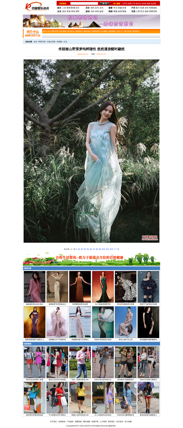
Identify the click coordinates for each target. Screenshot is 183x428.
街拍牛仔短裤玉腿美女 (148, 380)
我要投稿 (78, 422)
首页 (35, 42)
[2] (79, 249)
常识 (115, 8)
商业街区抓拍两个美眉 (34, 380)
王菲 (133, 4)
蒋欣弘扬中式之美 (126, 340)
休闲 (97, 11)
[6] (91, 249)
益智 (101, 11)
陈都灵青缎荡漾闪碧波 (103, 340)
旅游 (147, 11)
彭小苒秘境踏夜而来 (103, 304)
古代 (101, 8)
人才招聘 (103, 422)
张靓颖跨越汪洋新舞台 (80, 340)
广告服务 (70, 422)
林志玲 (138, 4)
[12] (111, 249)
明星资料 (153, 11)
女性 (147, 8)
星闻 (69, 8)
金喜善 (144, 4)
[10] (103, 249)
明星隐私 (153, 8)
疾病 (142, 8)
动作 (92, 11)
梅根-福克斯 (151, 4)
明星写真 (42, 42)
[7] (94, 249)
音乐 (142, 11)
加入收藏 (128, 422)
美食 (69, 11)
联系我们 (111, 422)
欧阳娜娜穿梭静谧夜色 (148, 340)
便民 (77, 11)
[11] (107, 249)
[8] (97, 249)
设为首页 (119, 422)
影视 (73, 8)
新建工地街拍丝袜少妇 (80, 415)
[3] (82, 249)
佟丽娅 (59, 42)
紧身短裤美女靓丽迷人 (148, 415)
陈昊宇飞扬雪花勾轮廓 (148, 304)
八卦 (64, 8)
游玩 (64, 11)
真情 (120, 11)
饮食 (124, 8)
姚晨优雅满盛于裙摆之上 (34, 340)
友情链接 (61, 422)
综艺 (77, 8)
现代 (92, 8)
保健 (120, 8)
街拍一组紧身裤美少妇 (80, 380)
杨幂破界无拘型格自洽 (57, 304)
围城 (124, 11)
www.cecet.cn (82, 54)
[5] (88, 249)
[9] (100, 249)
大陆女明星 (51, 42)
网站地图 (86, 422)
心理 (138, 11)
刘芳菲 (125, 4)
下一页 (116, 249)
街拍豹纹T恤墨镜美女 (125, 380)
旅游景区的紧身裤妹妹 (34, 415)
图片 (138, 8)
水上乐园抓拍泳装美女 (103, 415)
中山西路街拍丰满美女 (57, 415)
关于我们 (53, 422)
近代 (97, 8)
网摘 (115, 11)
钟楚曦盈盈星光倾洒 (80, 304)
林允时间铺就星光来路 (125, 304)
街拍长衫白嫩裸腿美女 (125, 415)
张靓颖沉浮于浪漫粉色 (57, 340)
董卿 (130, 4)
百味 (73, 11)
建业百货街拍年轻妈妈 (57, 380)
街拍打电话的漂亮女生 (103, 380)
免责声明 (95, 422)
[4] (85, 249)
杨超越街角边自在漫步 (34, 304)
